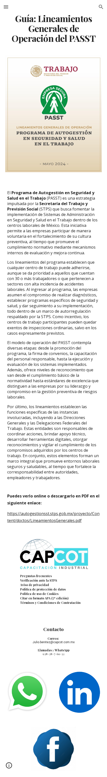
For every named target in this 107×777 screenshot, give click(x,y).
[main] (53, 28)
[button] (6, 7)
